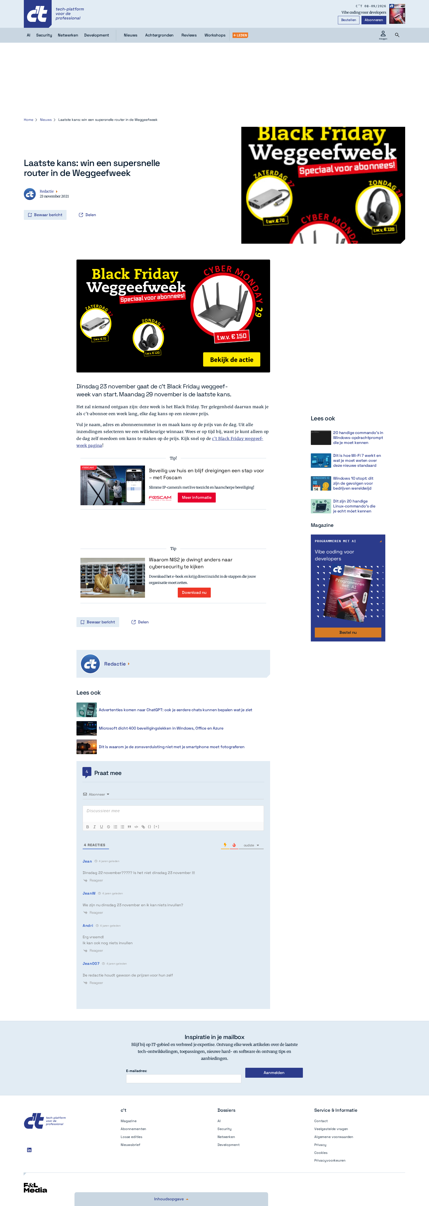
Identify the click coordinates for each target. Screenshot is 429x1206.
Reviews (189, 35)
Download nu (194, 592)
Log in (24, 204)
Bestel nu (348, 632)
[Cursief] (94, 827)
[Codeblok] (136, 827)
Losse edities (131, 1137)
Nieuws (130, 35)
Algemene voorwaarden (333, 1137)
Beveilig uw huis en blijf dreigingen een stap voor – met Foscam (206, 474)
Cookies (320, 1152)
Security (224, 1129)
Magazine (129, 1121)
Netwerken (226, 1137)
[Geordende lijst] (115, 827)
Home (28, 119)
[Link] (143, 827)
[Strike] (108, 827)
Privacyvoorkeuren (330, 1160)
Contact (321, 1121)
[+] (156, 826)
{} (149, 826)
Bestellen (349, 20)
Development (228, 1144)
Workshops (215, 35)
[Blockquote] (129, 827)
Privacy (320, 1144)
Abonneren (374, 20)
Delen (90, 214)
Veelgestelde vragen (331, 1129)
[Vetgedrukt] (87, 827)
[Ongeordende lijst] (122, 827)
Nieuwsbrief (130, 1144)
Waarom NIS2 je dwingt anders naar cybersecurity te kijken (190, 563)
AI (219, 1121)
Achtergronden (159, 35)
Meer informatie (197, 497)
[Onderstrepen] (101, 827)
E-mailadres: (136, 1071)
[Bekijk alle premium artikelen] (240, 35)
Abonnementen (133, 1129)
